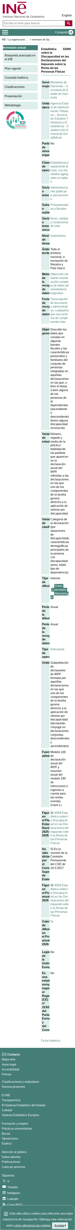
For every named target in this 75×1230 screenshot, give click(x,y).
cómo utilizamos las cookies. (32, 1225)
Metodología (13, 105)
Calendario (59, 589)
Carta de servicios (13, 1166)
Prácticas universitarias (17, 1128)
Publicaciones (11, 1161)
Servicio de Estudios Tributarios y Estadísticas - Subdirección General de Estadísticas (59, 126)
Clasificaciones (15, 86)
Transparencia (11, 1100)
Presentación (13, 96)
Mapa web (8, 1059)
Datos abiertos (11, 1156)
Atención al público (14, 1152)
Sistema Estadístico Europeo (20, 1115)
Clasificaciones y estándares (20, 1081)
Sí (51, 921)
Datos (59, 585)
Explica (6, 1143)
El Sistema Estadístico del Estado (23, 1105)
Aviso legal (9, 1064)
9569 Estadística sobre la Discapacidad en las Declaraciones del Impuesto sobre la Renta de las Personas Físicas (59, 828)
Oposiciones (10, 1138)
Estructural (57, 649)
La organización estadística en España (28, 39)
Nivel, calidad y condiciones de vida (59, 222)
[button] (63, 32)
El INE (6, 1095)
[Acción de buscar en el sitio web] (68, 23)
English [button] (67, 15)
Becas (6, 1133)
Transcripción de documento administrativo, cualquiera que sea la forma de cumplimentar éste (59, 310)
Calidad (7, 1110)
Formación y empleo (15, 1123)
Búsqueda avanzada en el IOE (20, 57)
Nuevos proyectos (13, 1086)
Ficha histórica (50, 1040)
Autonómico (58, 235)
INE (4, 39)
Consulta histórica (16, 77)
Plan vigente (13, 68)
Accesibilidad (10, 1069)
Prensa (6, 1074)
